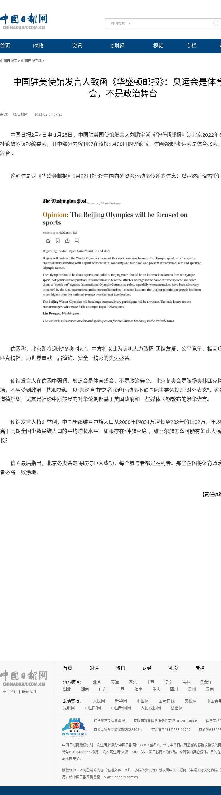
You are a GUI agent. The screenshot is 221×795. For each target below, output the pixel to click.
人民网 (99, 701)
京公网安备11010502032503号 (118, 730)
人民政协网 (151, 708)
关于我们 (10, 692)
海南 (138, 689)
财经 (147, 668)
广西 (121, 689)
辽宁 (168, 682)
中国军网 (93, 708)
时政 (38, 46)
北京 (97, 682)
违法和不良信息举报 (109, 721)
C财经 (117, 46)
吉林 (186, 682)
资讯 (77, 46)
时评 (94, 668)
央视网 (190, 701)
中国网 (143, 701)
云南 (210, 689)
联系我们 (29, 692)
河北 (133, 682)
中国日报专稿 (31, 61)
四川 (174, 689)
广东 (103, 689)
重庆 (156, 689)
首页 (5, 46)
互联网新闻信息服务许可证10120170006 (165, 721)
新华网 (121, 701)
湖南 (85, 689)
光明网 (69, 708)
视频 (158, 46)
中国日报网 (8, 61)
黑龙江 (206, 682)
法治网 (177, 708)
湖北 (67, 689)
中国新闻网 (121, 708)
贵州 (192, 689)
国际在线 (167, 701)
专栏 (191, 46)
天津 (115, 682)
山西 (150, 682)
